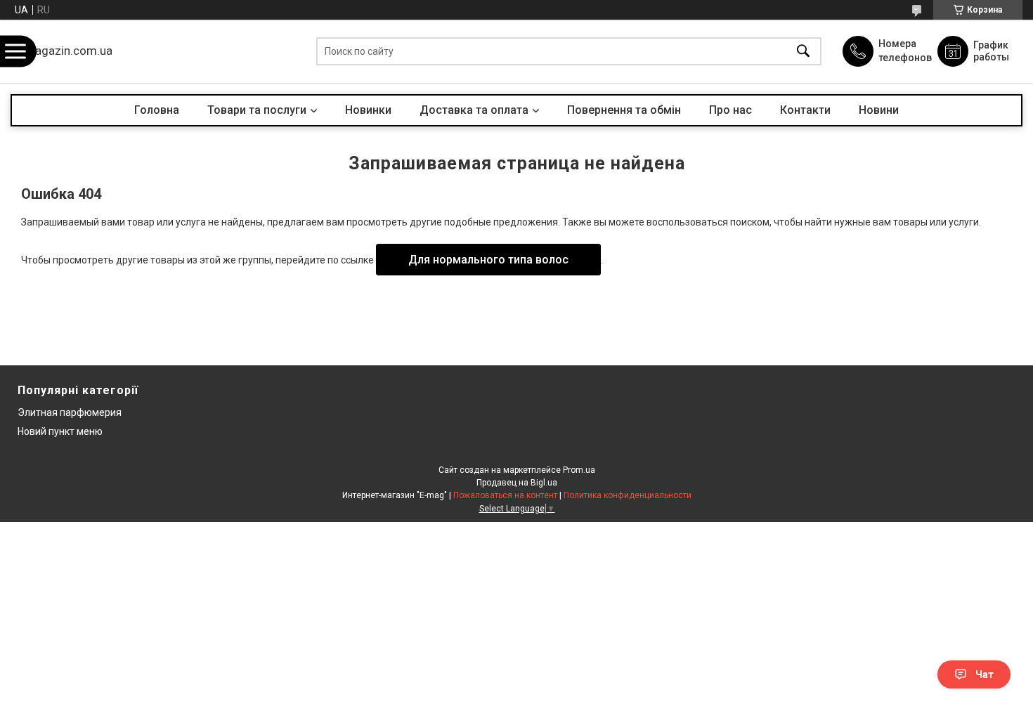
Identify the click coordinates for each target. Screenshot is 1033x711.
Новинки (368, 110)
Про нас (730, 110)
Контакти (805, 110)
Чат (984, 674)
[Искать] (803, 52)
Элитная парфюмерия (70, 412)
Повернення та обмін (624, 110)
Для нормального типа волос (488, 259)
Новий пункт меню (60, 431)
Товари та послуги (256, 110)
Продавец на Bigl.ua (516, 483)
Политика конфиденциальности (627, 495)
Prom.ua (579, 470)
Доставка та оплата (474, 110)
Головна (156, 110)
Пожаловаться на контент (505, 495)
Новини (879, 110)
